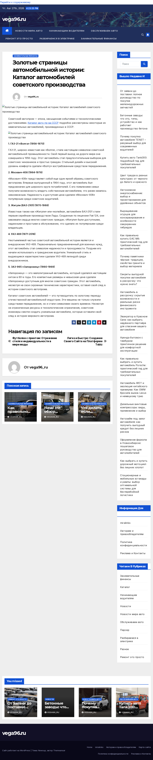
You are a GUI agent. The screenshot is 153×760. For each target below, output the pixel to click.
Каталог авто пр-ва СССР (43, 122)
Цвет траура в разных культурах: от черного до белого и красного (133, 178)
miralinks (125, 522)
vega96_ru (33, 96)
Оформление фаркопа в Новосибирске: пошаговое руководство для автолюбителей (133, 446)
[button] (142, 34)
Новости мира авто (29, 30)
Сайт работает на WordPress (16, 750)
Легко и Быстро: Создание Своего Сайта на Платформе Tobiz (83, 341)
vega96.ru (14, 19)
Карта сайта (145, 747)
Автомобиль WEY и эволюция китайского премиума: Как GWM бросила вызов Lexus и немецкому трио (133, 389)
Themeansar (59, 750)
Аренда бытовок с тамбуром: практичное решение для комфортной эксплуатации (133, 344)
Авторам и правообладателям (121, 747)
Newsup (42, 750)
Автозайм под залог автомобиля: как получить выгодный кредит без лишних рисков (132, 425)
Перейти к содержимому (15, 2)
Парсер (124, 629)
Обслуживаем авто (104, 30)
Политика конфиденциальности (113, 754)
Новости (125, 606)
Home (89, 747)
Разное (124, 649)
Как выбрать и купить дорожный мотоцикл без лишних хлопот (133, 464)
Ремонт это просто (19, 38)
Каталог (125, 587)
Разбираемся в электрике (57, 38)
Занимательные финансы (99, 38)
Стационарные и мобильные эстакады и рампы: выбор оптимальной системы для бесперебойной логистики (133, 485)
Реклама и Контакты (133, 553)
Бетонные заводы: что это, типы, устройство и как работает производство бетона (133, 122)
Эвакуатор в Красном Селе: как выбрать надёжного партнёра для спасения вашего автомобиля (133, 323)
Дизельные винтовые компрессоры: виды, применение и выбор (133, 407)
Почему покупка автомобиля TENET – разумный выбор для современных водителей (133, 143)
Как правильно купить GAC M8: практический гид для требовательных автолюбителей (133, 242)
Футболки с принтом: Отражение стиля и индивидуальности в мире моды (34, 341)
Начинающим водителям (66, 30)
